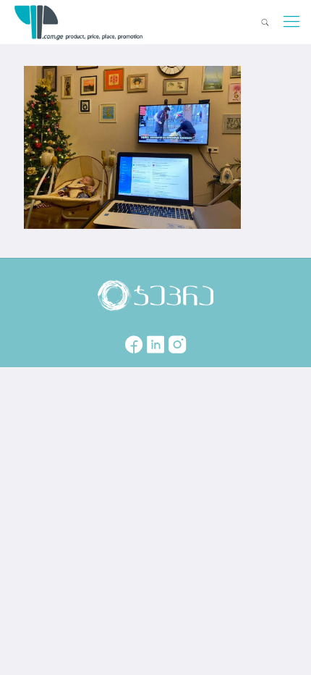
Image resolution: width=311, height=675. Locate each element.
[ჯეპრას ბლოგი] (79, 21)
